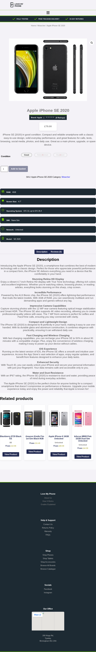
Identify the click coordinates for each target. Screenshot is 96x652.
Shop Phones (48, 555)
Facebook (48, 589)
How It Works (48, 501)
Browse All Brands (48, 565)
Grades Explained (48, 504)
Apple (39, 118)
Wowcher (41, 26)
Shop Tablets (48, 558)
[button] (92, 43)
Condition (5, 156)
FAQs (48, 535)
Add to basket (18, 169)
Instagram (48, 592)
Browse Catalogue (48, 569)
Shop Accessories (48, 562)
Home (33, 26)
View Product (10, 454)
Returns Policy (48, 528)
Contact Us (48, 524)
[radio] (26, 155)
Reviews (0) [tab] (56, 252)
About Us (48, 498)
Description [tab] (42, 252)
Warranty (48, 531)
